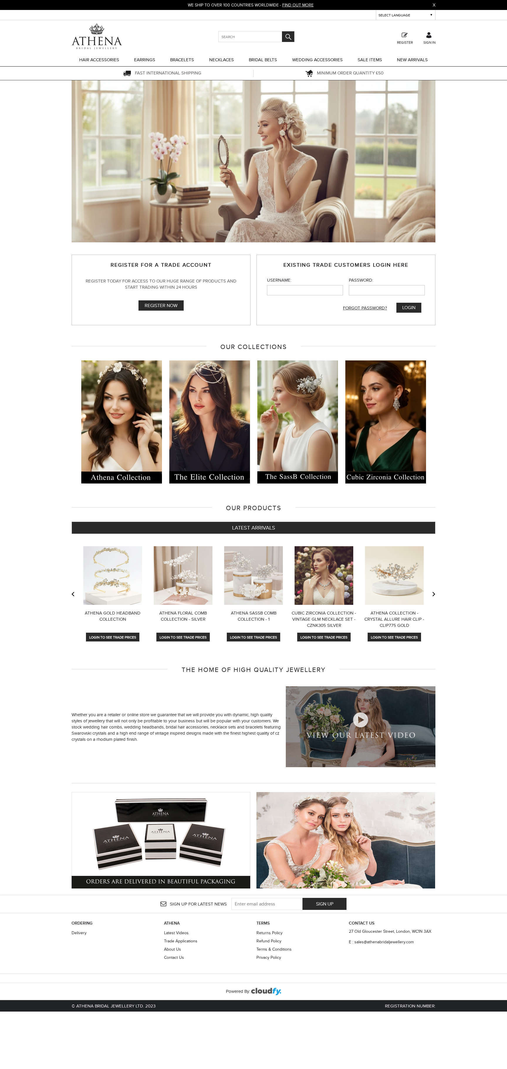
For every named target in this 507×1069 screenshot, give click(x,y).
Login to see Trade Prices (112, 637)
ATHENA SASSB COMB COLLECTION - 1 (253, 616)
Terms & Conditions (274, 949)
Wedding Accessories (317, 60)
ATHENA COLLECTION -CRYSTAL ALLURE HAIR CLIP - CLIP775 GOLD (394, 619)
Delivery (79, 933)
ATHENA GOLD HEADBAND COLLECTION (113, 616)
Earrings (144, 60)
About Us (172, 949)
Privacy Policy (268, 957)
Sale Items (370, 60)
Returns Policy (269, 933)
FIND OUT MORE (298, 5)
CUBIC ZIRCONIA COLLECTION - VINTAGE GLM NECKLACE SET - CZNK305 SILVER (324, 619)
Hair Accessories (99, 60)
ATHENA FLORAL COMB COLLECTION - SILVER (183, 616)
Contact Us (174, 957)
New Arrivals (412, 60)
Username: (279, 280)
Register (405, 42)
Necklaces (221, 60)
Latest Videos (176, 933)
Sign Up (324, 904)
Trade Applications (180, 941)
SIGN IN (429, 42)
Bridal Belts (263, 60)
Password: (361, 280)
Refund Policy (268, 941)
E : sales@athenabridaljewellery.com (381, 942)
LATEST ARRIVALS (253, 527)
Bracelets (182, 60)
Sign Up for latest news (198, 904)
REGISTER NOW (161, 305)
